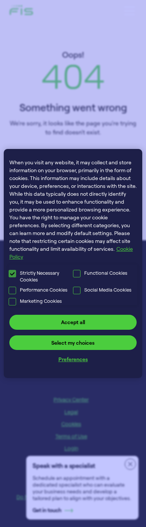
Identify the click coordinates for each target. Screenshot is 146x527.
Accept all (73, 322)
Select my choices (73, 342)
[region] (73, 263)
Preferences (73, 359)
